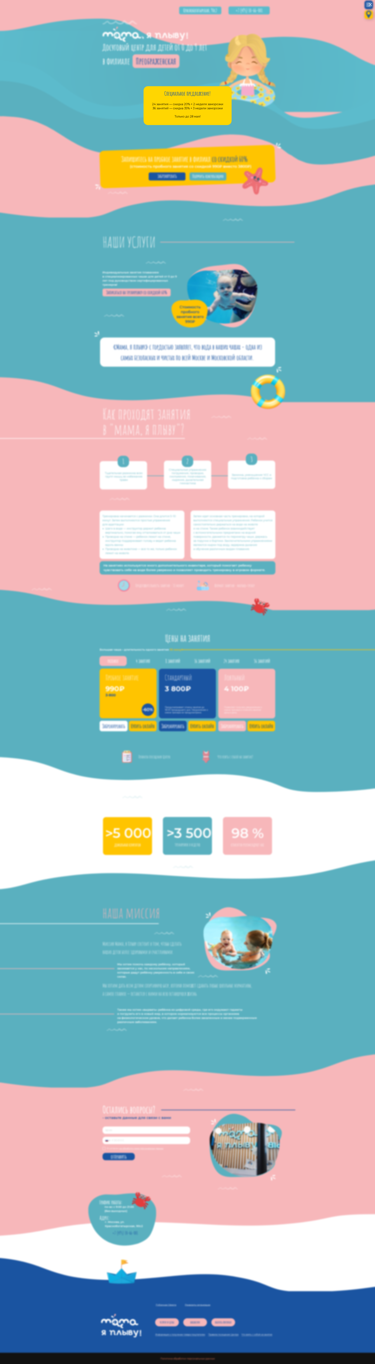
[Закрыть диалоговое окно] (370, 4)
